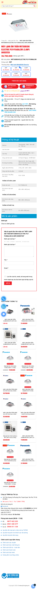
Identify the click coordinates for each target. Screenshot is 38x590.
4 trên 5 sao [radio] (18, 241)
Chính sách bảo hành (9, 552)
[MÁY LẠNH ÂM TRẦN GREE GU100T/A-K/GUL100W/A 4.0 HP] (10, 381)
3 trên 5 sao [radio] (12, 241)
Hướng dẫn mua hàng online (11, 555)
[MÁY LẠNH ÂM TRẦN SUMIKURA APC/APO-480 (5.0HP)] (10, 311)
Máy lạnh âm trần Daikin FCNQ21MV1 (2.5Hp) (28, 366)
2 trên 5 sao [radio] (7, 241)
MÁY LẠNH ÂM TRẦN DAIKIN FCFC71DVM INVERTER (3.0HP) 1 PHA (27, 390)
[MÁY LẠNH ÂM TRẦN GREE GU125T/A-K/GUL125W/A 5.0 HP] (10, 404)
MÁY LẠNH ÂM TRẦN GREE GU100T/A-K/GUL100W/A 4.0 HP (10, 390)
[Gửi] (34, 6)
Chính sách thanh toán (9, 550)
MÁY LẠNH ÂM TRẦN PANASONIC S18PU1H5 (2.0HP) (27, 460)
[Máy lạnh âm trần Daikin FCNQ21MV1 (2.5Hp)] (28, 358)
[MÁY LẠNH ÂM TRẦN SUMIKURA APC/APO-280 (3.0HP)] (28, 335)
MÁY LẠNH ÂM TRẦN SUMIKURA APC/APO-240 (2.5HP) (28, 436)
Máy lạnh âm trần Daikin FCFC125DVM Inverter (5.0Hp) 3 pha (10, 460)
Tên (6, 260)
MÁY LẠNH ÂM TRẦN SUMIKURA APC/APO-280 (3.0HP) (28, 343)
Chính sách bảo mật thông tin (11, 545)
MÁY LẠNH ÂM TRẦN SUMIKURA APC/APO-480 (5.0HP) (10, 320)
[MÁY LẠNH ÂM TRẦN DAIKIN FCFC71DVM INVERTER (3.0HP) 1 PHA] (28, 381)
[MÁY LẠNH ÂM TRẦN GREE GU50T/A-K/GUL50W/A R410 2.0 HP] (28, 404)
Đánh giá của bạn (10, 239)
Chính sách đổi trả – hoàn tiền (11, 547)
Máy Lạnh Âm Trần (13, 40)
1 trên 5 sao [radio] (5, 241)
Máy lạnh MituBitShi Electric (20, 65)
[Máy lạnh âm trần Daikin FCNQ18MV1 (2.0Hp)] (10, 474)
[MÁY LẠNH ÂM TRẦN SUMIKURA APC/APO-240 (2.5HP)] (28, 428)
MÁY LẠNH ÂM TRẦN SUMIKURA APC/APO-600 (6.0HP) (10, 343)
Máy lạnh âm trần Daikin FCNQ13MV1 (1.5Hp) (10, 366)
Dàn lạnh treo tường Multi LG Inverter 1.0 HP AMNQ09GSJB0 (21, 585)
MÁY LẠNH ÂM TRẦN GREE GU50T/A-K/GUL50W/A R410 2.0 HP (28, 413)
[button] (2, 2)
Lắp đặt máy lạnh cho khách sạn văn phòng (15, 532)
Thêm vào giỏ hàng (19, 81)
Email (6, 268)
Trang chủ (4, 40)
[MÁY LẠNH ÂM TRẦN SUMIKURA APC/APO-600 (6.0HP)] (10, 335)
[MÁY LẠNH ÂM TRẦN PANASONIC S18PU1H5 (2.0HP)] (28, 451)
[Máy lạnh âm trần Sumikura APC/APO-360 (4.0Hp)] (10, 428)
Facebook (5, 506)
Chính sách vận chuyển (9, 542)
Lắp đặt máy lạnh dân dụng (10, 535)
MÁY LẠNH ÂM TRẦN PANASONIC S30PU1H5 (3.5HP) (27, 320)
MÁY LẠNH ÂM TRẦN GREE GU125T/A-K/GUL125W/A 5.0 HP (10, 413)
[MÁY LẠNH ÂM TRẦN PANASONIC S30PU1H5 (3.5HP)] (28, 311)
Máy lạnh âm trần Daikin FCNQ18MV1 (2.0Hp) (10, 483)
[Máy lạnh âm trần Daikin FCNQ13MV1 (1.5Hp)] (10, 358)
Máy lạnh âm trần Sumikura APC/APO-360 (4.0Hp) (10, 436)
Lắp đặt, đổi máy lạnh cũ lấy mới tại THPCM (15, 530)
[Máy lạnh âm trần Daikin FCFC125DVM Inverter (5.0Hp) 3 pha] (10, 451)
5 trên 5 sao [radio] (25, 241)
